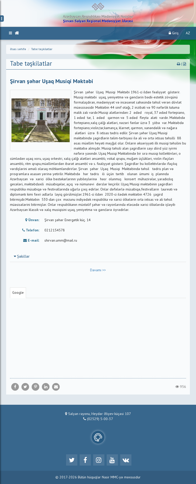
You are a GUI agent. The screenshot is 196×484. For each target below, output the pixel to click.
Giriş (175, 33)
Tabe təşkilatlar (41, 49)
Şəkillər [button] (23, 257)
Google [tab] (18, 293)
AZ (188, 33)
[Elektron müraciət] (98, 437)
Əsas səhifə (18, 49)
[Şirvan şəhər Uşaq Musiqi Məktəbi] (56, 387)
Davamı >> (98, 270)
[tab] (98, 256)
